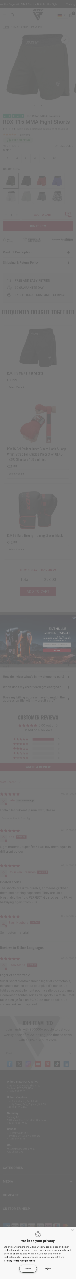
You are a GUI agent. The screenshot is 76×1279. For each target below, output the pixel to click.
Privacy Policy (11, 1261)
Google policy (27, 1261)
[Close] (72, 1230)
